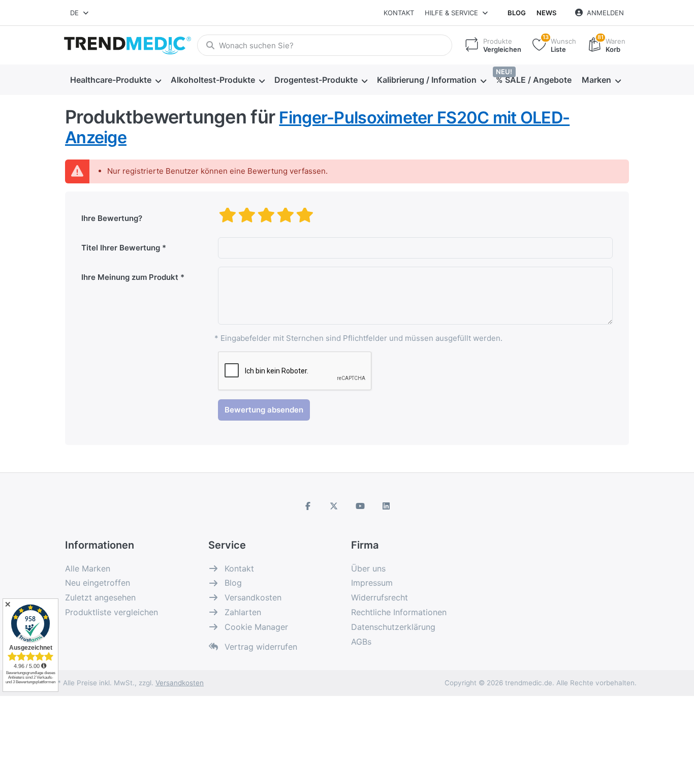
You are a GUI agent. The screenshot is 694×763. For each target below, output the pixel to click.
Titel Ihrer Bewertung (120, 247)
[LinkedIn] (386, 506)
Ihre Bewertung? (111, 218)
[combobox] (80, 12)
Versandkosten (179, 683)
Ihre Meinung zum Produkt (129, 277)
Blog (517, 13)
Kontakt (399, 13)
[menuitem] (115, 80)
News (546, 13)
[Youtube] (360, 506)
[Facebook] (308, 506)
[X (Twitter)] (334, 506)
